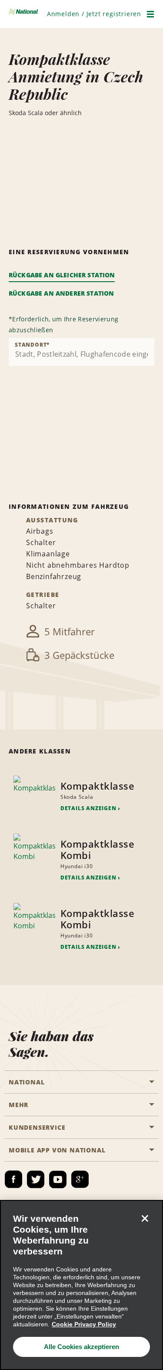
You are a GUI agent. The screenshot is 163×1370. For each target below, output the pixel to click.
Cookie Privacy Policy (84, 1324)
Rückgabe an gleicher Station (62, 275)
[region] (81, 1285)
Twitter (36, 1179)
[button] (94, 14)
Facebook (13, 1179)
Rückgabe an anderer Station (61, 293)
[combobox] (81, 352)
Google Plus (80, 1179)
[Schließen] (145, 1218)
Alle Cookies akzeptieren (81, 1346)
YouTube (58, 1179)
